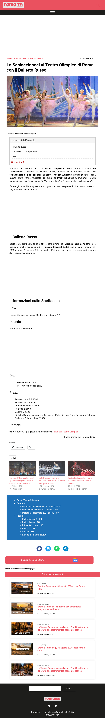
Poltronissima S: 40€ (32, 519)
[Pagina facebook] (49, 707)
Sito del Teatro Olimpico (66, 431)
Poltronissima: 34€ (31, 522)
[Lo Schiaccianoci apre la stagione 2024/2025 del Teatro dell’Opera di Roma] (52, 468)
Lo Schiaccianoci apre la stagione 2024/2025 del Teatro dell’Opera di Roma (52, 481)
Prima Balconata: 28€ (32, 525)
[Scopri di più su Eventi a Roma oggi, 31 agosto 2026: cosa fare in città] (22, 588)
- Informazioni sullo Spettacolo (24, 151)
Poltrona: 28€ (28, 528)
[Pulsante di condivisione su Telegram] (65, 548)
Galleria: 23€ (28, 531)
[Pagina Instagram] (56, 707)
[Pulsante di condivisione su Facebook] (39, 548)
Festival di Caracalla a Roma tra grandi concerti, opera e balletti (80, 481)
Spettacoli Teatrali (34, 58)
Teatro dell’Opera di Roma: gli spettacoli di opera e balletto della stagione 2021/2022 (21, 481)
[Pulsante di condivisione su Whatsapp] (57, 548)
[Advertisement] (52, 36)
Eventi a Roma (14, 58)
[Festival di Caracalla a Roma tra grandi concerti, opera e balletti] (81, 468)
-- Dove (14, 156)
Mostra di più (17, 162)
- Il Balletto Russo (18, 147)
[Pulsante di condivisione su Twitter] (48, 548)
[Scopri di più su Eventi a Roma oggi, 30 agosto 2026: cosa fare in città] (22, 649)
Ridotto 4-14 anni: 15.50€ (34, 534)
